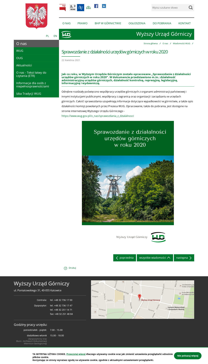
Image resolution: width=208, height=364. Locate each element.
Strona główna (151, 43)
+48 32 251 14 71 (63, 309)
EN (55, 36)
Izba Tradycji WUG (28, 93)
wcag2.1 (72, 7)
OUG (19, 58)
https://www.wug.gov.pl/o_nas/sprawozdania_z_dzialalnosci (98, 116)
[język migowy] (80, 7)
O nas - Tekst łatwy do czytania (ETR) (31, 74)
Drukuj (72, 267)
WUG (19, 51)
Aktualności (24, 65)
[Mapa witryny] (88, 7)
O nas (165, 43)
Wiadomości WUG (181, 43)
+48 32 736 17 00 (63, 300)
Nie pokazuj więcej (187, 355)
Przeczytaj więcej (75, 354)
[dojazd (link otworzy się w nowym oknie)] (142, 299)
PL (47, 36)
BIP (62, 7)
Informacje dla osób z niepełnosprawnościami (32, 84)
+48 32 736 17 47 (63, 305)
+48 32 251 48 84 (64, 313)
